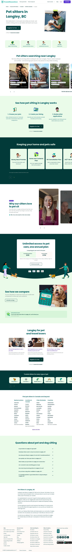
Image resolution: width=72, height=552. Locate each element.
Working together (20, 542)
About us (18, 529)
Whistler (16, 417)
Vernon (15, 419)
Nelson (15, 413)
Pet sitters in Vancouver (35, 544)
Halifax (26, 415)
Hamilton (27, 424)
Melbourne (38, 404)
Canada (49, 408)
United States (50, 402)
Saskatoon (27, 420)
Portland (38, 417)
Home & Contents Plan (8, 539)
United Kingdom (51, 404)
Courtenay (16, 415)
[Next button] (14, 91)
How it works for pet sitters (9, 531)
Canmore (27, 418)
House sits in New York (48, 535)
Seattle (38, 415)
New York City (39, 406)
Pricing (5, 533)
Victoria (16, 404)
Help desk (5, 537)
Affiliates (18, 540)
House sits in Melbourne (48, 540)
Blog (18, 537)
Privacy (30, 550)
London (26, 422)
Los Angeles (38, 408)
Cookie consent (7, 545)
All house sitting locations (49, 544)
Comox (15, 422)
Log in (61, 1)
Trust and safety (7, 535)
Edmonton (27, 411)
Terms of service (22, 550)
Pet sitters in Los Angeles (35, 539)
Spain (49, 411)
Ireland (49, 420)
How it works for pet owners (9, 529)
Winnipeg (27, 413)
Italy (49, 419)
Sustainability (19, 533)
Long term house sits (48, 531)
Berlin (37, 422)
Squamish (16, 410)
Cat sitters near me (34, 531)
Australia (50, 406)
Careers (18, 535)
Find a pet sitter (23, 1)
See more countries (52, 424)
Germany (50, 410)
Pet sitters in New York (34, 537)
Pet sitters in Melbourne (35, 542)
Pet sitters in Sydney (34, 540)
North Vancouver (17, 408)
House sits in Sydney (48, 539)
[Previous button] (40, 228)
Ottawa (27, 409)
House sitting (46, 529)
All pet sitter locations (34, 546)
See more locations (18, 424)
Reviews (5, 544)
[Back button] (10, 91)
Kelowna (16, 406)
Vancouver (16, 402)
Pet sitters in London (34, 535)
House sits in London (48, 533)
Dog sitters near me (34, 533)
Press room (19, 539)
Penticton (16, 420)
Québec (27, 417)
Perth (37, 411)
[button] (49, 207)
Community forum (21, 531)
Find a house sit (31, 1)
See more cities (40, 424)
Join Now (67, 1)
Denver (37, 419)
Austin (37, 420)
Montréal (27, 406)
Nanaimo (16, 411)
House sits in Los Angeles (48, 537)
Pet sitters (32, 529)
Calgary (27, 407)
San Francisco (39, 413)
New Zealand (50, 415)
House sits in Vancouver (48, 542)
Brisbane (38, 410)
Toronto (27, 404)
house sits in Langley (15, 32)
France (49, 413)
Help (57, 1)
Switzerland (50, 422)
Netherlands (50, 417)
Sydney (38, 402)
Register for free (12, 28)
